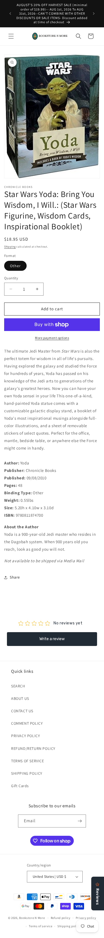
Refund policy (60, 918)
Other (15, 265)
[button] (11, 36)
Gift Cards (20, 785)
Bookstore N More (32, 918)
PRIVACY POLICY (25, 735)
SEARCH (18, 686)
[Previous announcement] (10, 13)
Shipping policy (68, 926)
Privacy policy (86, 918)
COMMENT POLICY (27, 723)
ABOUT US (20, 698)
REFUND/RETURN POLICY (33, 748)
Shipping (10, 246)
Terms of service (40, 926)
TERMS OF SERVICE (27, 760)
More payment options (52, 338)
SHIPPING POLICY (26, 773)
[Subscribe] (79, 820)
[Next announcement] (94, 13)
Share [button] (15, 577)
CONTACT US (22, 710)
